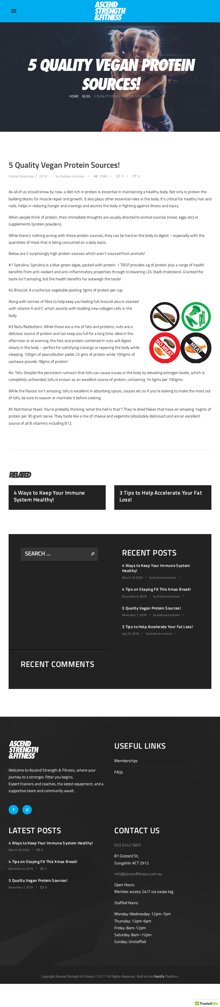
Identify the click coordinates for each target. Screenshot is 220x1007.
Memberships (126, 761)
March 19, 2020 (132, 577)
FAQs (118, 772)
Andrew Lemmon (72, 176)
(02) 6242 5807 (127, 845)
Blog (86, 96)
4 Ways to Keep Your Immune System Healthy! (49, 496)
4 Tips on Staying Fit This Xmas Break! (156, 589)
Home (74, 96)
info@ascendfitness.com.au (138, 874)
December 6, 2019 (134, 596)
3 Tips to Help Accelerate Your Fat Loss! (160, 496)
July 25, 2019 (130, 633)
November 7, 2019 (33, 176)
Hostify (159, 976)
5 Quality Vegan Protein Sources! (151, 608)
